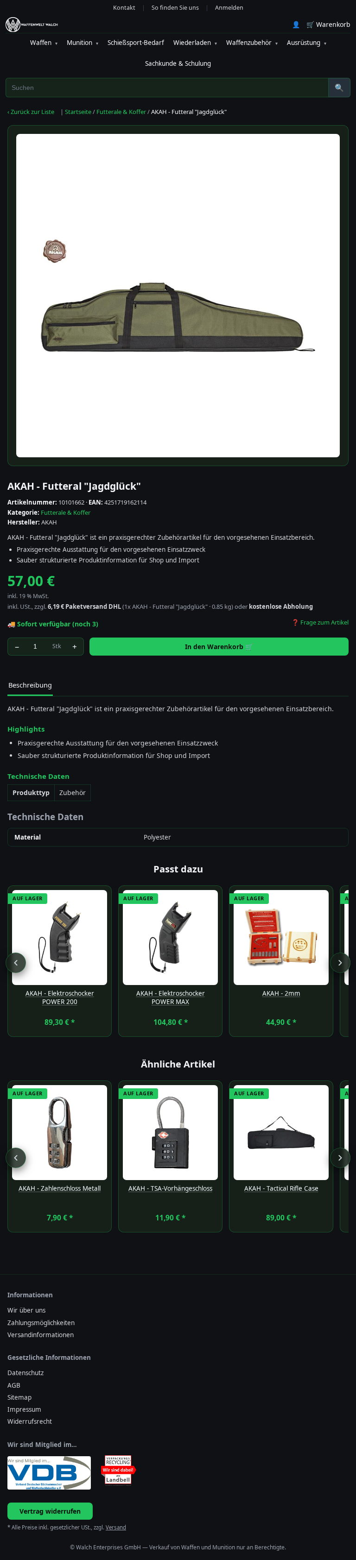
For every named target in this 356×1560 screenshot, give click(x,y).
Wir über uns (26, 1310)
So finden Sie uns (175, 8)
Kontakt (124, 8)
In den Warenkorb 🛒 (219, 646)
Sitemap (19, 1397)
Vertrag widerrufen (50, 1511)
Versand (116, 1527)
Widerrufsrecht (29, 1421)
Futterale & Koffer (121, 111)
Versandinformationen (40, 1335)
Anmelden (229, 8)
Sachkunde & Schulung (178, 63)
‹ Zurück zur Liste (30, 111)
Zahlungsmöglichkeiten (41, 1323)
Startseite (78, 111)
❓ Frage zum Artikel (320, 622)
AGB (13, 1385)
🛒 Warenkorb (328, 24)
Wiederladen (195, 42)
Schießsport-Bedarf (136, 42)
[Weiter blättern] (340, 963)
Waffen (43, 42)
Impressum (24, 1409)
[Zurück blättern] (16, 963)
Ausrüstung (306, 42)
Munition (82, 42)
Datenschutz (25, 1373)
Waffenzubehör (252, 42)
